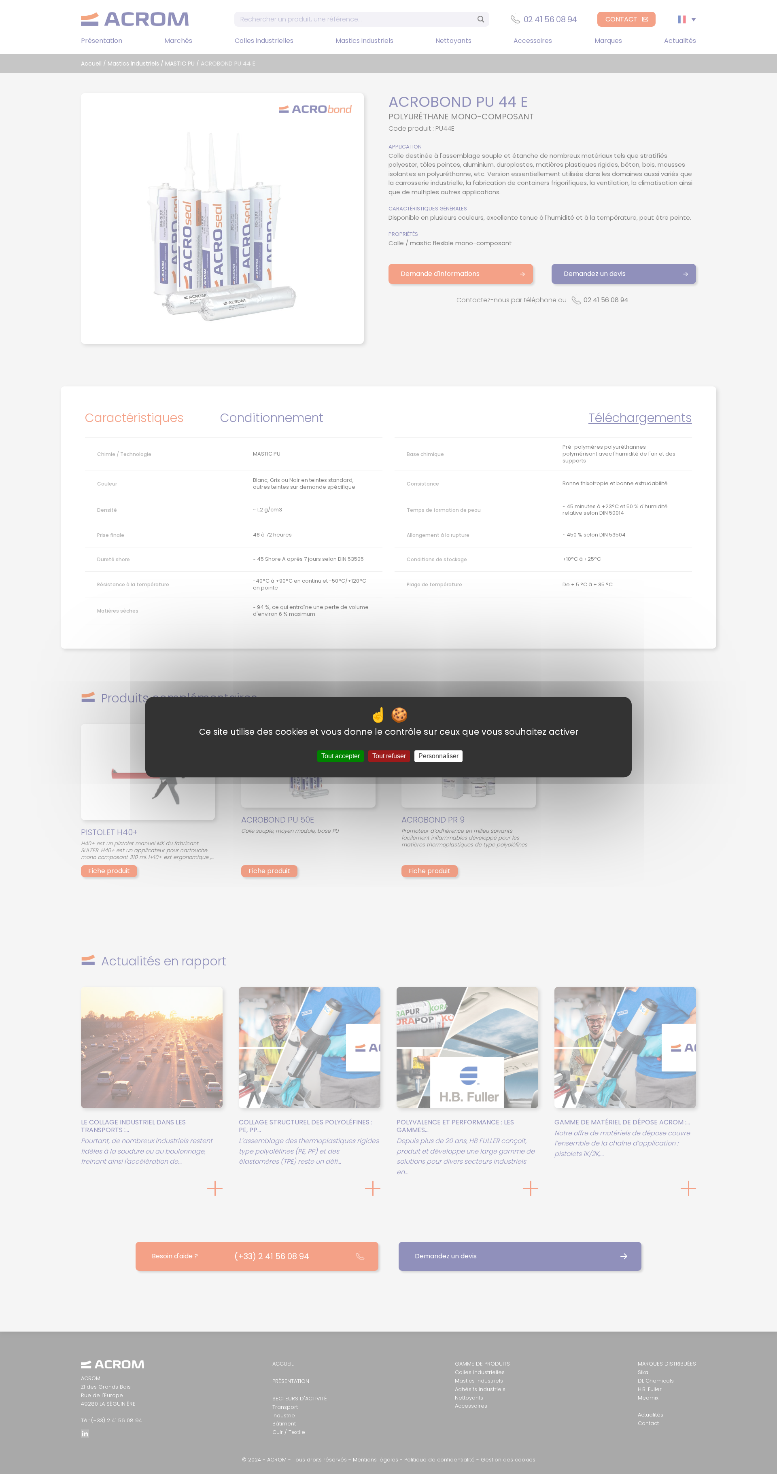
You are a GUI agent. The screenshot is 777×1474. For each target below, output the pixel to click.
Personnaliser (438, 756)
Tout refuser (389, 756)
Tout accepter (340, 756)
